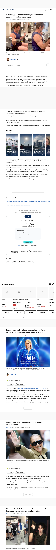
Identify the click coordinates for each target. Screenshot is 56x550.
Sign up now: (8, 19)
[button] (47, 10)
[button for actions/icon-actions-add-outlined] (18, 59)
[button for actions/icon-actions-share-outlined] (47, 65)
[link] (9, 9)
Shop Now (7, 312)
